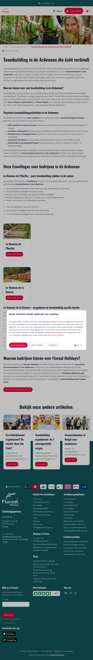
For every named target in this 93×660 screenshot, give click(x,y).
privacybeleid (58, 335)
